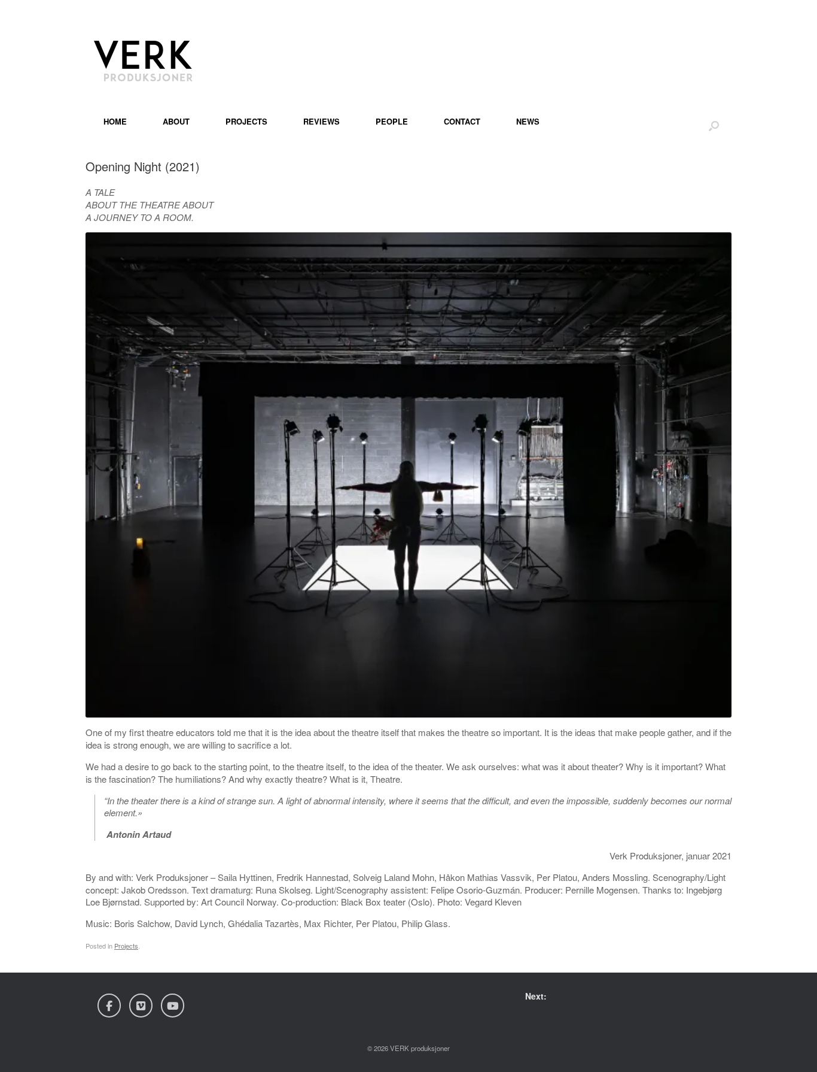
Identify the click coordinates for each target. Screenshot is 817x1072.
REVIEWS (321, 121)
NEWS (527, 121)
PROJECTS (246, 121)
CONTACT (462, 121)
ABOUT (176, 121)
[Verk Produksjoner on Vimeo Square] (141, 1006)
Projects (126, 945)
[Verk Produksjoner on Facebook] (109, 1006)
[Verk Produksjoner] (145, 57)
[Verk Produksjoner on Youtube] (172, 1006)
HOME (115, 121)
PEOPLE (392, 121)
